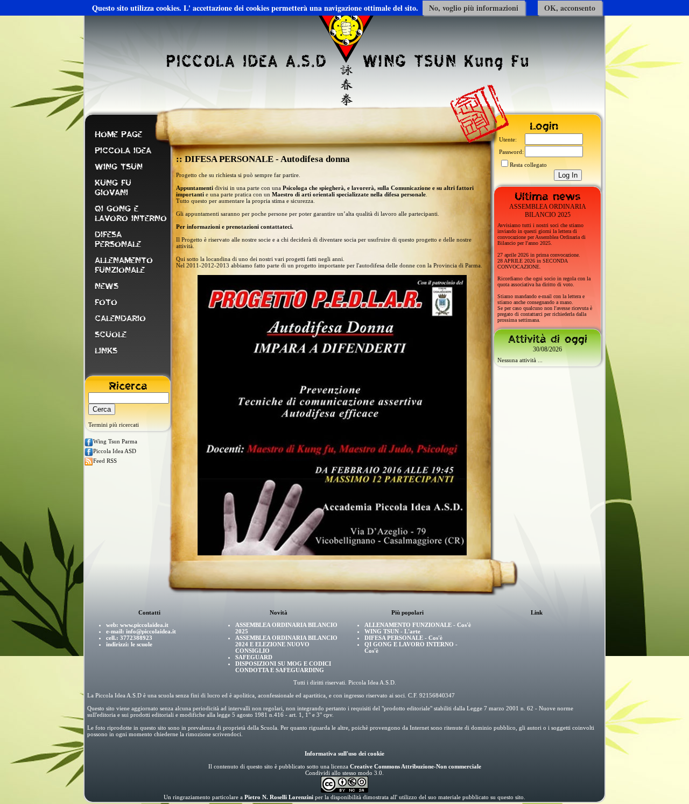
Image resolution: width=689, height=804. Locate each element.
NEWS (106, 286)
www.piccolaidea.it (144, 625)
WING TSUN (119, 167)
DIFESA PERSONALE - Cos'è (403, 637)
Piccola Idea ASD (114, 451)
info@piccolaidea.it (151, 631)
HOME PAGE (118, 134)
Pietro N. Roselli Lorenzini (278, 797)
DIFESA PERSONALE (118, 239)
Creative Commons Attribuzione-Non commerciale (415, 766)
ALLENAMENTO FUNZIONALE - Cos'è (417, 625)
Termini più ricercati (113, 424)
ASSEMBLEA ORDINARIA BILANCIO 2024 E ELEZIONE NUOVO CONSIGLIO (286, 644)
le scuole (141, 644)
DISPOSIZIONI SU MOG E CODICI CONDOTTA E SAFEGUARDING (283, 666)
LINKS (106, 351)
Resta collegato (528, 164)
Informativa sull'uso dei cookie (344, 753)
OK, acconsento (569, 7)
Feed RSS (105, 460)
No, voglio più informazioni (473, 7)
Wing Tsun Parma (115, 441)
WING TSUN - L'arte (392, 631)
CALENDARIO (120, 318)
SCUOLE (110, 335)
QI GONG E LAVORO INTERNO (131, 213)
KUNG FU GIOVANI (113, 188)
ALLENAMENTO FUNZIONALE (124, 265)
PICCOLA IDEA (123, 151)
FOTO (106, 302)
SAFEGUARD (253, 657)
